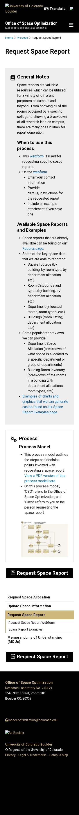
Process (22, 37)
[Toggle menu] (71, 25)
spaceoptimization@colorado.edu (32, 720)
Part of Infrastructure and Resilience (26, 28)
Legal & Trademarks (32, 755)
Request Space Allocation (28, 597)
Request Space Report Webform (32, 623)
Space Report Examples (26, 629)
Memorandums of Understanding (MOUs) (34, 639)
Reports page (32, 248)
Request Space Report (26, 615)
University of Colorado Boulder (28, 744)
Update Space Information (29, 606)
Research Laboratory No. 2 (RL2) (28, 688)
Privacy (10, 755)
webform (37, 156)
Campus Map (58, 755)
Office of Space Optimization (31, 23)
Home (9, 37)
